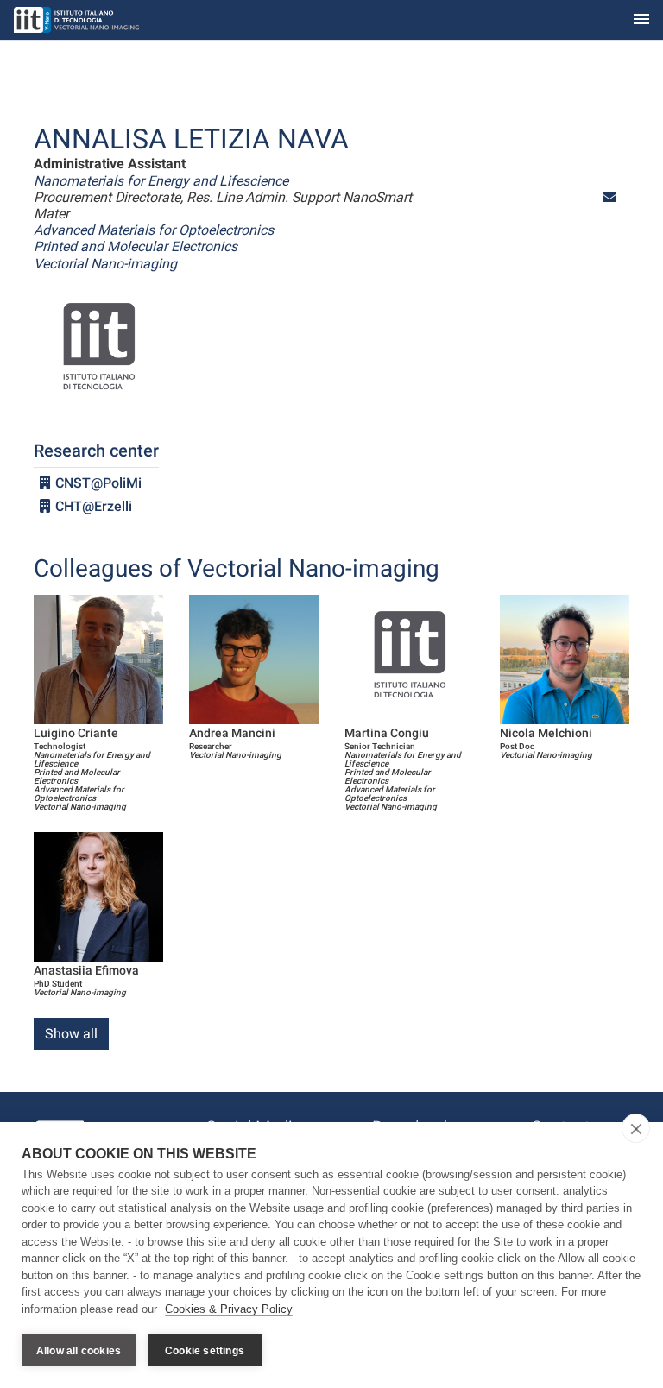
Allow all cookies (78, 1351)
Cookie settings (204, 1351)
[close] (636, 1128)
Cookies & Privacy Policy (229, 1309)
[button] (609, 197)
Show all (71, 1033)
